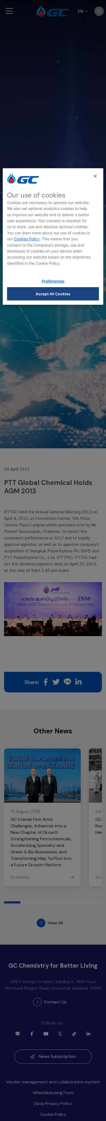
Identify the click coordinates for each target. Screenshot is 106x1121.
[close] (95, 176)
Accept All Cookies (53, 293)
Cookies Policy (27, 238)
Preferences (53, 281)
